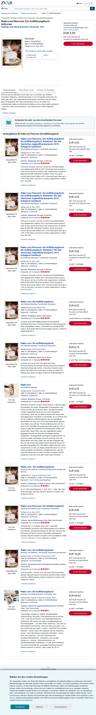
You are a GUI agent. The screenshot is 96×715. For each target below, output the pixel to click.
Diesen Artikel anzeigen (71, 30)
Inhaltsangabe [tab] (9, 90)
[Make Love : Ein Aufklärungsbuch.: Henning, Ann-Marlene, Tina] (11, 485)
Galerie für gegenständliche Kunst (42, 606)
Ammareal (32, 161)
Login (86, 3)
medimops (32, 316)
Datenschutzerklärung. (24, 700)
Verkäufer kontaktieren (28, 185)
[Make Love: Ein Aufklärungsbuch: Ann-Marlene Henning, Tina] (11, 320)
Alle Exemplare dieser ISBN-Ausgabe (38, 51)
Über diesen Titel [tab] (26, 90)
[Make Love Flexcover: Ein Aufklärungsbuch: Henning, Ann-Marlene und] (11, 525)
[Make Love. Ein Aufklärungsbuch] (11, 604)
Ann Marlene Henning (34, 123)
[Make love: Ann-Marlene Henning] (11, 397)
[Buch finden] (92, 8)
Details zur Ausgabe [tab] (45, 90)
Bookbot (31, 399)
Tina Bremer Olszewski (51, 123)
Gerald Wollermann (36, 520)
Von (31, 56)
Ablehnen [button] (39, 707)
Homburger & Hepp (35, 483)
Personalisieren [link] (61, 707)
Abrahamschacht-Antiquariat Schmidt (43, 564)
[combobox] (51, 8)
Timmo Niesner (70, 123)
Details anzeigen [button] (9, 113)
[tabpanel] (30, 103)
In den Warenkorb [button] (78, 44)
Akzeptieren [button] (19, 707)
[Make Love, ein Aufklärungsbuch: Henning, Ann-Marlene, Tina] (11, 569)
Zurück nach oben (48, 669)
